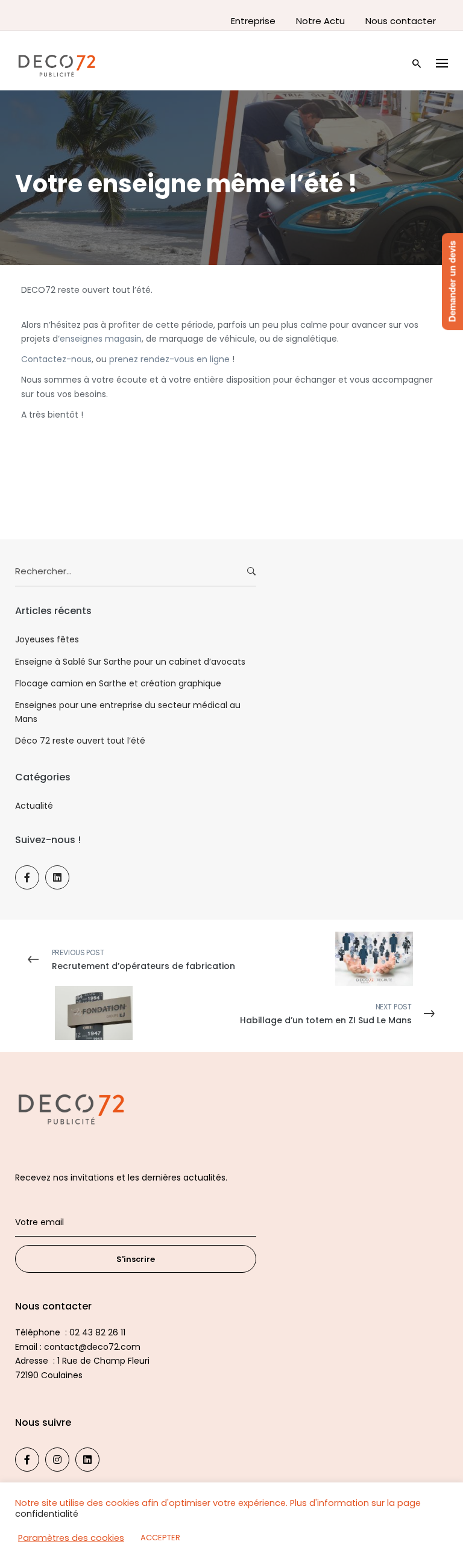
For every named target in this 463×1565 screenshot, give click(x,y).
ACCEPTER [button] (160, 1537)
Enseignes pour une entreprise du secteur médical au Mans (128, 711)
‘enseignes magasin (100, 339)
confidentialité (46, 1514)
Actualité (34, 806)
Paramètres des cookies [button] (71, 1537)
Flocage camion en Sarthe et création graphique (118, 683)
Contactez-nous (56, 359)
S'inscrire (135, 1259)
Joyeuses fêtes (47, 639)
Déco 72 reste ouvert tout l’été (80, 741)
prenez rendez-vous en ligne (169, 359)
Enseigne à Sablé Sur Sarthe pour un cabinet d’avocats (130, 662)
